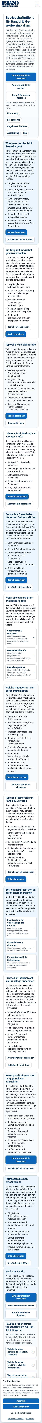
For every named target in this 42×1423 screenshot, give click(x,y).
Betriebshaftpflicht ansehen (21, 86)
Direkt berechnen (15, 334)
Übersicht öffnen (15, 423)
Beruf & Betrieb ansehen (19, 587)
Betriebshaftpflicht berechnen (21, 76)
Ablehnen (21, 1401)
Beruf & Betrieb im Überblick (21, 96)
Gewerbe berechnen (17, 496)
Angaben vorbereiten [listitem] (17, 126)
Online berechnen (15, 879)
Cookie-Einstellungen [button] (21, 1413)
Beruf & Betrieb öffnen (18, 1263)
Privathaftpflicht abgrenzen (20, 1058)
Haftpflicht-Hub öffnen (18, 1065)
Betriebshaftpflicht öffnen (20, 239)
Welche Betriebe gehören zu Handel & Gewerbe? (20, 1352)
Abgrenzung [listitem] (13, 133)
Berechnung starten (16, 777)
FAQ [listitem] (25, 133)
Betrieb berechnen (16, 580)
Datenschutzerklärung (16, 1419)
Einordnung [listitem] (12, 113)
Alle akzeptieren (21, 1406)
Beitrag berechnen (16, 232)
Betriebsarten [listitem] (13, 120)
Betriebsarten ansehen (18, 327)
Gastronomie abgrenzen (19, 504)
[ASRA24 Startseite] (10, 4)
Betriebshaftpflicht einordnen (21, 785)
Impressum (30, 1419)
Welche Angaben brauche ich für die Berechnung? (20, 1365)
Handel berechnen (16, 416)
